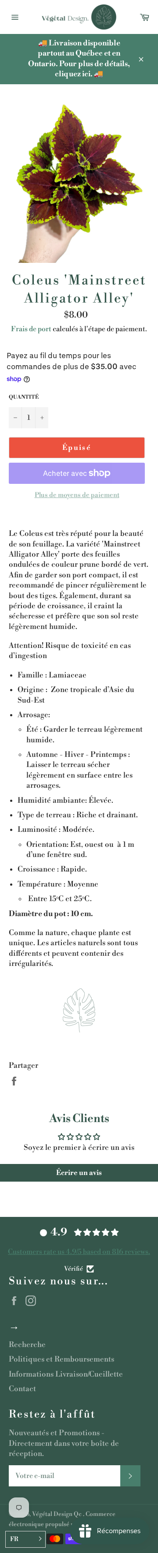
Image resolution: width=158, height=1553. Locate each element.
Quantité (24, 397)
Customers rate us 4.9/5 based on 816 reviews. (79, 1251)
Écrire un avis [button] (79, 1172)
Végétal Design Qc (57, 1514)
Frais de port (31, 329)
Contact (22, 1389)
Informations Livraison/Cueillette (66, 1374)
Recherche (27, 1345)
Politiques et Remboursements (61, 1359)
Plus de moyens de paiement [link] (77, 495)
